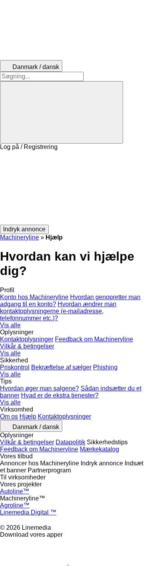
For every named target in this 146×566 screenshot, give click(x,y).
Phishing (105, 367)
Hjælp (27, 416)
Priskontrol (15, 367)
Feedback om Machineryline (94, 339)
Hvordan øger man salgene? (39, 388)
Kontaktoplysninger (26, 339)
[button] (73, 188)
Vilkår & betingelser (27, 346)
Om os (9, 416)
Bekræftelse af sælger (61, 367)
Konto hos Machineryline (34, 297)
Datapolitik (70, 442)
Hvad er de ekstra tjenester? (60, 395)
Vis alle (10, 325)
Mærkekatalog (99, 449)
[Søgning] (61, 112)
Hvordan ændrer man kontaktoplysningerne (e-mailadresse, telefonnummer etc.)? (58, 311)
